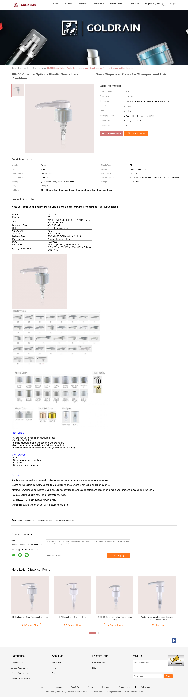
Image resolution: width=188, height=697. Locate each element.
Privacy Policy (124, 687)
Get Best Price (113, 133)
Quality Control (116, 4)
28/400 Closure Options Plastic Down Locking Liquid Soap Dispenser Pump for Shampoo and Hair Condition (90, 68)
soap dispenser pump (64, 520)
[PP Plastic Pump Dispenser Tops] (72, 595)
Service (55, 673)
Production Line (98, 663)
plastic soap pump (26, 520)
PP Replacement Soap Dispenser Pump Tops (30, 617)
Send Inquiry (118, 555)
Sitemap (106, 687)
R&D (94, 668)
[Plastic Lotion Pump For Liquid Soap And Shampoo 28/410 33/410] (157, 595)
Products (68, 4)
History (55, 668)
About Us (83, 4)
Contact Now (138, 133)
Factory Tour (98, 4)
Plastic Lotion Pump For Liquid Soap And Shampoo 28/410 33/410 (157, 618)
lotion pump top (45, 520)
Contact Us (134, 4)
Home (55, 4)
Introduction (56, 663)
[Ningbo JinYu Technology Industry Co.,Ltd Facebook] (174, 640)
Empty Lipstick (17, 663)
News (90, 687)
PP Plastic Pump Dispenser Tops (72, 617)
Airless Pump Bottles (19, 668)
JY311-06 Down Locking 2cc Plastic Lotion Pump (115, 618)
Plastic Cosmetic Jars (20, 673)
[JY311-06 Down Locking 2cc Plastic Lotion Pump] (114, 595)
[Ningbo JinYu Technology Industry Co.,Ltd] (24, 5)
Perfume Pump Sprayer (20, 678)
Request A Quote (152, 4)
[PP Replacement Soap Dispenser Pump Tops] (30, 595)
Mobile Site (145, 687)
